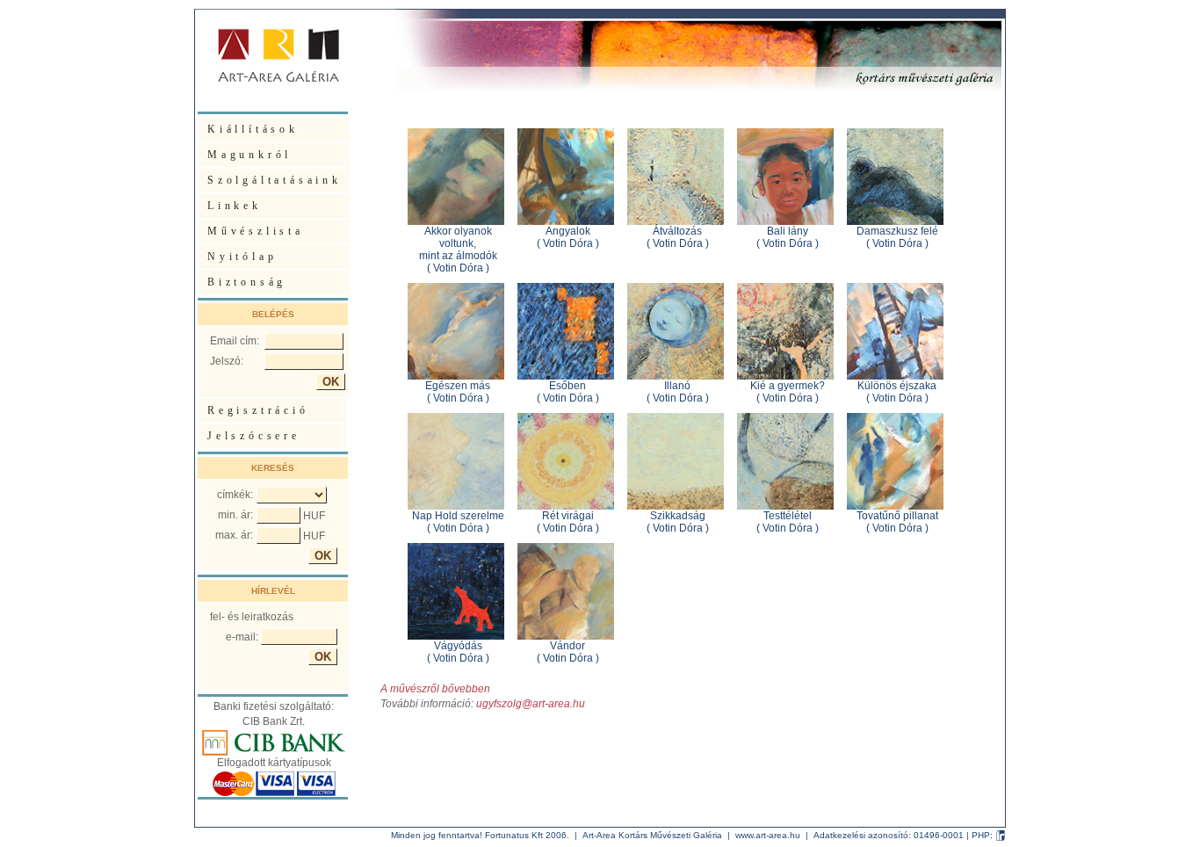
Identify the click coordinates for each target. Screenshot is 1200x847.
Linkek (234, 205)
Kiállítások (253, 129)
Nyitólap (242, 256)
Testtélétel (787, 516)
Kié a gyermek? (787, 386)
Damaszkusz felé (897, 231)
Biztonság (246, 282)
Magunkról (249, 154)
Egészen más (457, 386)
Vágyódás (458, 646)
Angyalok (568, 231)
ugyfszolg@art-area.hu (530, 704)
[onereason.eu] (1000, 835)
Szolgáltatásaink (274, 180)
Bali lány (787, 231)
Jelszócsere (253, 436)
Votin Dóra (458, 268)
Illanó (677, 386)
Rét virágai (568, 516)
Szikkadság (677, 516)
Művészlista (255, 231)
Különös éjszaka (896, 386)
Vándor (567, 646)
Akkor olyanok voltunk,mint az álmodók (458, 243)
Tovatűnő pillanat (897, 516)
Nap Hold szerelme (458, 516)
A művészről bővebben (435, 689)
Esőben (567, 386)
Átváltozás (677, 231)
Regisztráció (258, 410)
